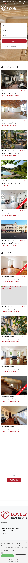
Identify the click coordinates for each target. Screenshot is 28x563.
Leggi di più (12, 550)
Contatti (16, 3)
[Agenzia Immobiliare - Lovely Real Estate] (9, 8)
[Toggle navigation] (26, 8)
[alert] (14, 552)
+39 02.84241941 (22, 1)
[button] (14, 559)
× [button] (26, 542)
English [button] (9, 3)
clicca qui (14, 480)
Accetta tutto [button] (7, 555)
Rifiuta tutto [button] (20, 555)
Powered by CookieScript (14, 561)
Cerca (14, 41)
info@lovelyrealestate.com (9, 1)
